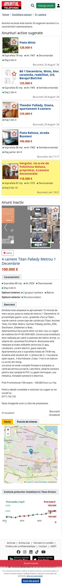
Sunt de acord (31, 580)
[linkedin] (30, 552)
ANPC (53, 546)
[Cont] (58, 5)
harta (9, 253)
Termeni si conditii (43, 542)
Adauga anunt (45, 5)
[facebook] (18, 552)
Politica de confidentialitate (20, 546)
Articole (11, 542)
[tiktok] (36, 552)
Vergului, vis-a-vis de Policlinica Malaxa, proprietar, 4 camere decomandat (34, 168)
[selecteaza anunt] (14, 41)
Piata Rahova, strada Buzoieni (34, 134)
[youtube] (43, 552)
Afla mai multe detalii (35, 576)
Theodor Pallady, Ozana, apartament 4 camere (36, 107)
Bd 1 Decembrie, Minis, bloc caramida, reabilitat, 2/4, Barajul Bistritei (39, 74)
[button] (31, 451)
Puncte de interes (27, 421)
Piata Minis (27, 42)
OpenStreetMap (41, 482)
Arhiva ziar (24, 542)
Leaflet (29, 482)
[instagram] (24, 552)
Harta (7, 421)
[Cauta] (32, 5)
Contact (43, 546)
